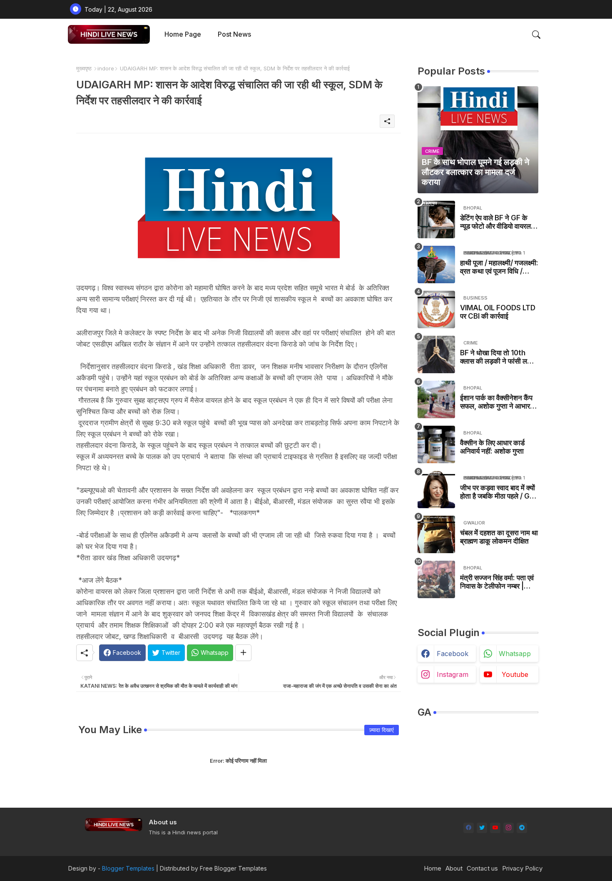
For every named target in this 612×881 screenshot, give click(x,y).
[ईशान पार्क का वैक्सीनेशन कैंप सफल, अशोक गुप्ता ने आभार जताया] (436, 399)
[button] (536, 34)
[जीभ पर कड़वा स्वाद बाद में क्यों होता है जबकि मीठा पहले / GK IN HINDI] (436, 489)
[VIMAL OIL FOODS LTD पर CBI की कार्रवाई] (436, 309)
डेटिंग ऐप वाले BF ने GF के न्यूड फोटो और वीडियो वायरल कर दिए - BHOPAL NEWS (498, 222)
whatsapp (515, 653)
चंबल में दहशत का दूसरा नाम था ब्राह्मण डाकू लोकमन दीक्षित (499, 537)
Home (432, 868)
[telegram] (522, 828)
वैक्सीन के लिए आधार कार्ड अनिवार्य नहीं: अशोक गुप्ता (492, 447)
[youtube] (495, 828)
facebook (452, 653)
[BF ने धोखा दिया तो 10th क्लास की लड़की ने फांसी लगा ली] (436, 354)
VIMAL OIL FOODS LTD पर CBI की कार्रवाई (497, 312)
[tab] (182, 34)
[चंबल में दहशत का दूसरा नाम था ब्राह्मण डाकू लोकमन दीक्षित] (436, 534)
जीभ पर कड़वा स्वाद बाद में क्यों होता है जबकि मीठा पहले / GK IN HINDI (497, 492)
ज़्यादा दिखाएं (381, 729)
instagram (452, 674)
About (454, 868)
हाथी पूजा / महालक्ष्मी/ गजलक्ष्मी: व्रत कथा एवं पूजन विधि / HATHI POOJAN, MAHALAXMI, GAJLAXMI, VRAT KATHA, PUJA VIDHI (499, 267)
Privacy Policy (522, 868)
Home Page (182, 34)
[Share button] (243, 652)
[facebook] (468, 828)
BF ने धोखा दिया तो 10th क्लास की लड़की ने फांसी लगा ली (496, 357)
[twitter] (482, 828)
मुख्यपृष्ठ (84, 68)
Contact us (482, 868)
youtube (515, 674)
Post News (234, 34)
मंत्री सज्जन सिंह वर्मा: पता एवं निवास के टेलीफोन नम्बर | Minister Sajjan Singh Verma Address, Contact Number (497, 582)
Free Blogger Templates (233, 868)
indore (105, 68)
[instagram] (508, 828)
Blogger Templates (128, 868)
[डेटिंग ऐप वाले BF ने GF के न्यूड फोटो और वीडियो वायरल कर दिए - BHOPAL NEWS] (436, 219)
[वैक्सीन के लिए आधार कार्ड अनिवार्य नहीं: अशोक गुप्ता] (436, 444)
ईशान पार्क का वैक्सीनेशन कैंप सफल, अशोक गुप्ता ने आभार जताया (496, 402)
